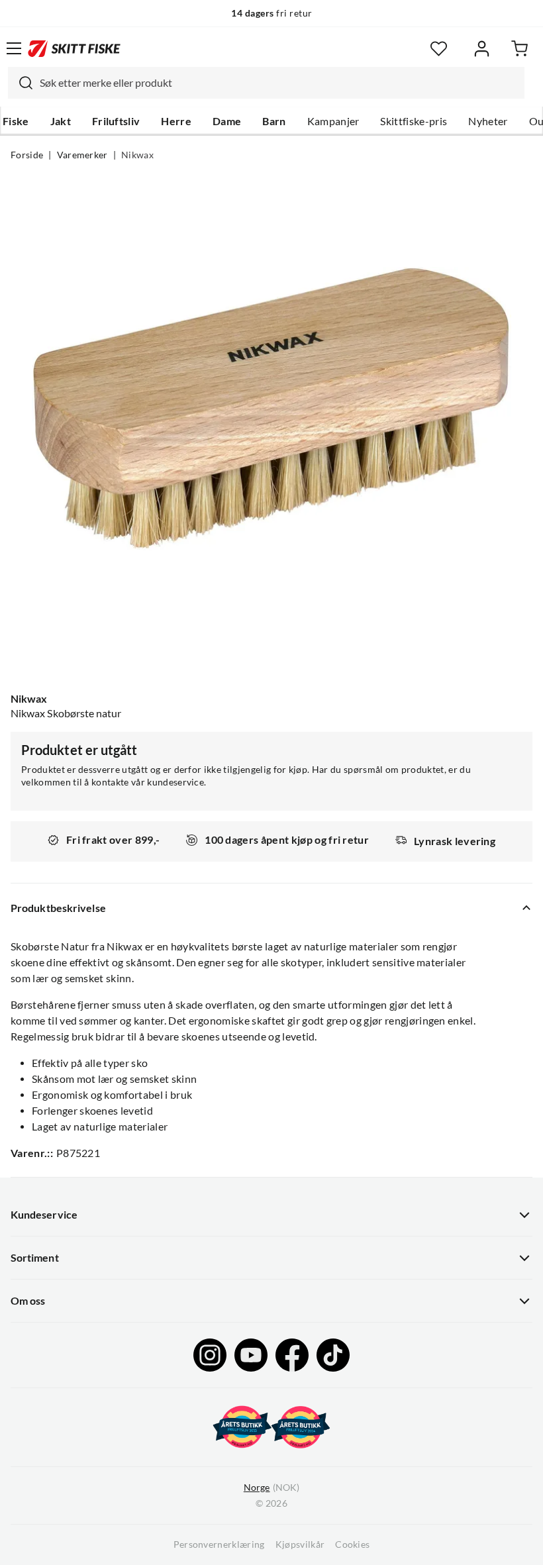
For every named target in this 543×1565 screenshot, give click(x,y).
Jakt (60, 121)
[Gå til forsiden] (74, 48)
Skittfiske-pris (413, 121)
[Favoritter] (438, 48)
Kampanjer (333, 121)
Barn (273, 121)
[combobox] (266, 83)
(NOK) (271, 1487)
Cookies (352, 1544)
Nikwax (137, 155)
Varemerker (82, 155)
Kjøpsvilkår (300, 1544)
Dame (227, 121)
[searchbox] (278, 82)
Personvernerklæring (219, 1544)
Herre (176, 121)
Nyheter (487, 121)
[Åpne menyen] (14, 48)
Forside (27, 155)
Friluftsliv (116, 121)
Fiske (16, 121)
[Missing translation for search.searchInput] (20, 82)
